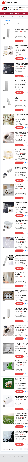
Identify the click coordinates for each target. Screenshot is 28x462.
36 (9, 449)
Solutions (23, 13)
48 (12, 449)
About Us (17, 13)
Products (11, 13)
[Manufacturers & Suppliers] (9, 2)
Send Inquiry (19, 41)
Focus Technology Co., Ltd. (16, 456)
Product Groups (7, 20)
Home (4, 13)
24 (7, 449)
